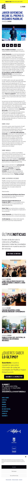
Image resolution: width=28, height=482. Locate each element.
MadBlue (4, 404)
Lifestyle (4, 400)
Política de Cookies (8, 479)
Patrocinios (5, 411)
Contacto (4, 413)
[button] (25, 456)
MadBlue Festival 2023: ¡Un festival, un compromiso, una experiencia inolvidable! (13, 338)
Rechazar (14, 471)
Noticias (4, 406)
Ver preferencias (14, 475)
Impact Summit (5, 397)
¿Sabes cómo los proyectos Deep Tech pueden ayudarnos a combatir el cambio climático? (13, 282)
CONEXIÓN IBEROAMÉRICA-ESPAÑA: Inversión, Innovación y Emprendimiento (13, 311)
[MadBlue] (4, 8)
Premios (4, 402)
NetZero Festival (6, 409)
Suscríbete (4, 415)
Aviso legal (20, 479)
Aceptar (14, 467)
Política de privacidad (15, 479)
